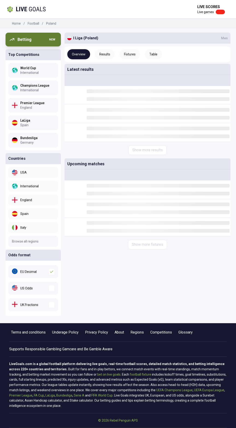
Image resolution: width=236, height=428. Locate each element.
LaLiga (50, 395)
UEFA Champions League (174, 390)
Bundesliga (64, 395)
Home (16, 23)
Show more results (147, 150)
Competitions (161, 332)
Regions (137, 332)
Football (33, 23)
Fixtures (130, 54)
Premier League (20, 395)
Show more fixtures (147, 244)
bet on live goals (109, 374)
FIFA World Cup (102, 395)
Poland (51, 23)
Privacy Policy (96, 332)
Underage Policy (65, 332)
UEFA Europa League (209, 390)
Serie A (79, 395)
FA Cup (39, 395)
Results (104, 54)
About (119, 332)
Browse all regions (25, 241)
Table (153, 54)
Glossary (185, 332)
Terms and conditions (28, 332)
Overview (79, 54)
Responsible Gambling (43, 349)
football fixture (140, 374)
